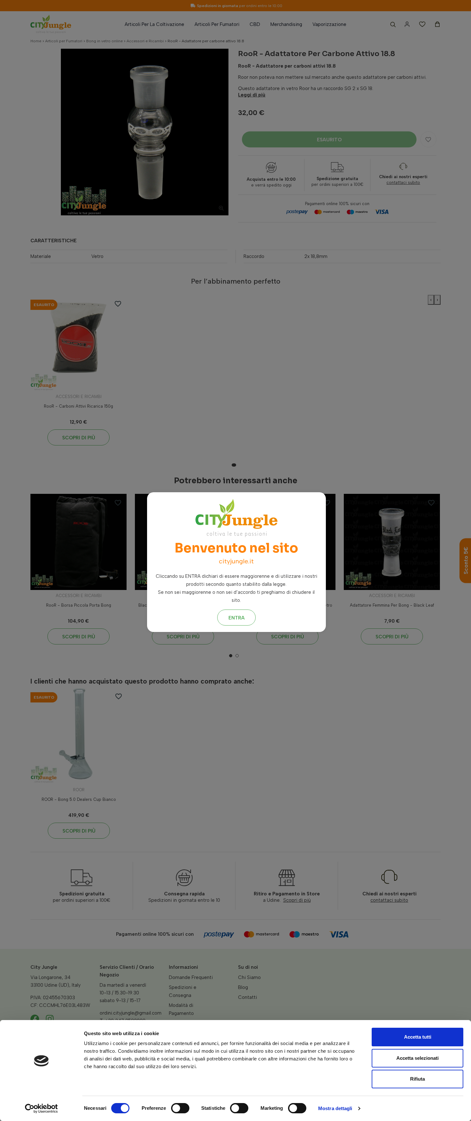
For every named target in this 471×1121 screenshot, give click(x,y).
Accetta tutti (417, 1037)
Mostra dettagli (335, 1108)
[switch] (180, 1108)
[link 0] (41, 1108)
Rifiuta (417, 1079)
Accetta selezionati (417, 1058)
